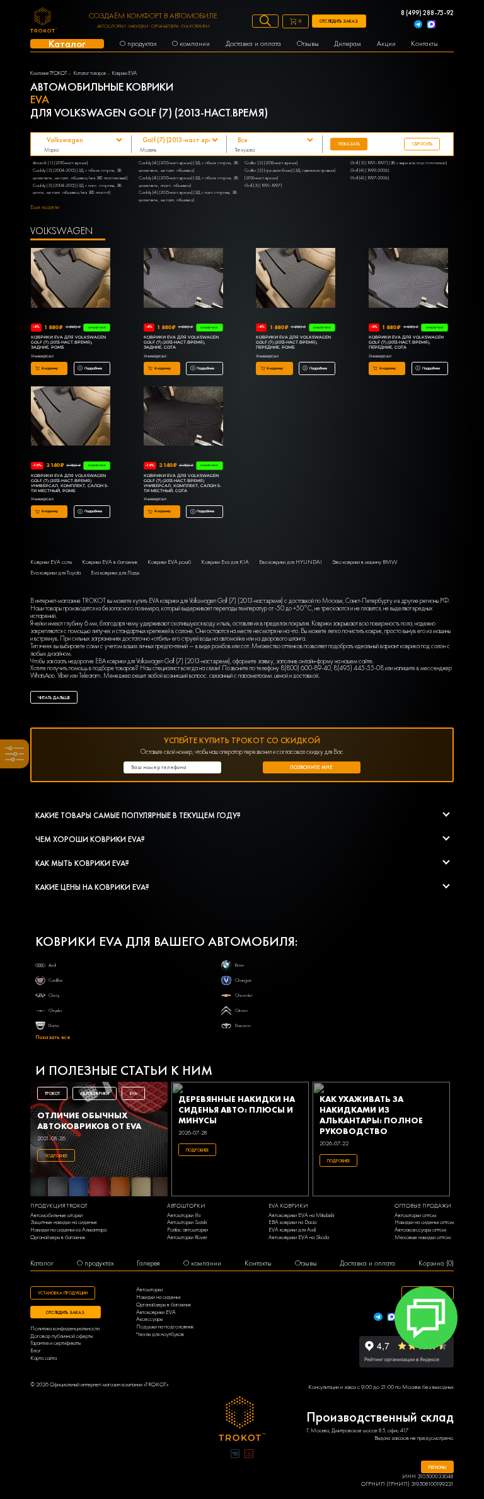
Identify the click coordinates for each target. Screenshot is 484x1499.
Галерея (148, 1263)
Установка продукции (63, 1293)
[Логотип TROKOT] (43, 21)
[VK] (235, 1454)
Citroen (241, 1010)
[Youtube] (249, 1454)
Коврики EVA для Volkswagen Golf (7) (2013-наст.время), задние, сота (181, 342)
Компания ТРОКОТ (48, 73)
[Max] (431, 25)
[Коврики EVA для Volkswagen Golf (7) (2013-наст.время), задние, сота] (183, 279)
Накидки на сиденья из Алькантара (68, 1230)
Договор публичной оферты (61, 1336)
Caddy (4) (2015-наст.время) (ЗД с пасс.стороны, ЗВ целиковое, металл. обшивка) (188, 196)
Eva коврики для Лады (115, 573)
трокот (52, 1093)
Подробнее (93, 368)
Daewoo (243, 1025)
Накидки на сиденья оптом (424, 1222)
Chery (54, 995)
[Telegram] (418, 25)
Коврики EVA (124, 73)
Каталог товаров (90, 73)
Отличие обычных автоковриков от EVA (89, 1120)
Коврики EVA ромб (169, 562)
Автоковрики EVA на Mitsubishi (301, 1215)
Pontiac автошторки (187, 1230)
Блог (35, 1350)
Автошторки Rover (187, 1237)
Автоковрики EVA (156, 1312)
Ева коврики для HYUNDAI (290, 562)
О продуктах (95, 1263)
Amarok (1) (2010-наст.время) (60, 163)
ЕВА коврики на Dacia (292, 1222)
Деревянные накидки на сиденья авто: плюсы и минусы (236, 1110)
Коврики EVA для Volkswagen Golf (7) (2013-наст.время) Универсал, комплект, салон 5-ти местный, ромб (69, 483)
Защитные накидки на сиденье (63, 1222)
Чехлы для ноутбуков (160, 1334)
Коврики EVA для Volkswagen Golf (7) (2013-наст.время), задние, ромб (68, 342)
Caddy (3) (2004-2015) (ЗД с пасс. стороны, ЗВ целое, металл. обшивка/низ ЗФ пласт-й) (77, 189)
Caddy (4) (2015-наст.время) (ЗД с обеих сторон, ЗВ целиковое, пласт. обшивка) (188, 181)
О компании (202, 1263)
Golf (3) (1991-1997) (263, 185)
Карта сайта (43, 1358)
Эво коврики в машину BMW (364, 562)
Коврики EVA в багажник (109, 562)
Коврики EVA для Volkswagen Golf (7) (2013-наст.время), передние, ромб (293, 342)
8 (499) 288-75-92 (427, 13)
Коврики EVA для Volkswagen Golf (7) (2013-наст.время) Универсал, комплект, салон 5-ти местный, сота (182, 483)
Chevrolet (243, 995)
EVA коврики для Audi (292, 1230)
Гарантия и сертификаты (55, 1343)
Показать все (53, 1037)
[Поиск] (265, 21)
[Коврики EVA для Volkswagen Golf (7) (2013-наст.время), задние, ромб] (70, 279)
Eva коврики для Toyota (55, 573)
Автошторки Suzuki (187, 1222)
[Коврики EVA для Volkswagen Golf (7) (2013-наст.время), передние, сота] (408, 279)
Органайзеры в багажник (57, 1237)
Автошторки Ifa (183, 1215)
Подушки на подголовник (164, 1326)
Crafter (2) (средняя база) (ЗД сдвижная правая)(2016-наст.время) (290, 174)
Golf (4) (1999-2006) (369, 170)
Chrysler (55, 1010)
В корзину (50, 368)
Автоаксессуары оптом (420, 1230)
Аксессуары (149, 1319)
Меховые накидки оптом (423, 1237)
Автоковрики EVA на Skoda (298, 1237)
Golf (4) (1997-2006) (369, 178)
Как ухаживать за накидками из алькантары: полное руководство (371, 1115)
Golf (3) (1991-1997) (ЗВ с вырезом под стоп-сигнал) (398, 163)
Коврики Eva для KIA (225, 562)
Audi (52, 965)
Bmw (239, 965)
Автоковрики (94, 1093)
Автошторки (149, 1289)
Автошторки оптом (415, 1215)
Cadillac (56, 980)
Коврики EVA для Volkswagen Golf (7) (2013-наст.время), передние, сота (406, 342)
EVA (133, 1093)
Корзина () (436, 1263)
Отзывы (306, 1263)
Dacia (54, 1025)
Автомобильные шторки (56, 1215)
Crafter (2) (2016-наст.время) (271, 163)
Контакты (258, 1263)
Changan (243, 980)
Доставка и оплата (367, 1263)
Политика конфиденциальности (65, 1328)
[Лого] (242, 1419)
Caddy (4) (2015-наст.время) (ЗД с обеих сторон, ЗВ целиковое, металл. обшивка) (188, 166)
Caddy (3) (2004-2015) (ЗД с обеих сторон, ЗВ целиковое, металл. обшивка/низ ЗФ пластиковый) (80, 174)
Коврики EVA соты (51, 562)
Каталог (42, 1263)
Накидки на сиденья (158, 1297)
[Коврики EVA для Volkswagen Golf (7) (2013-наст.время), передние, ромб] (295, 279)
